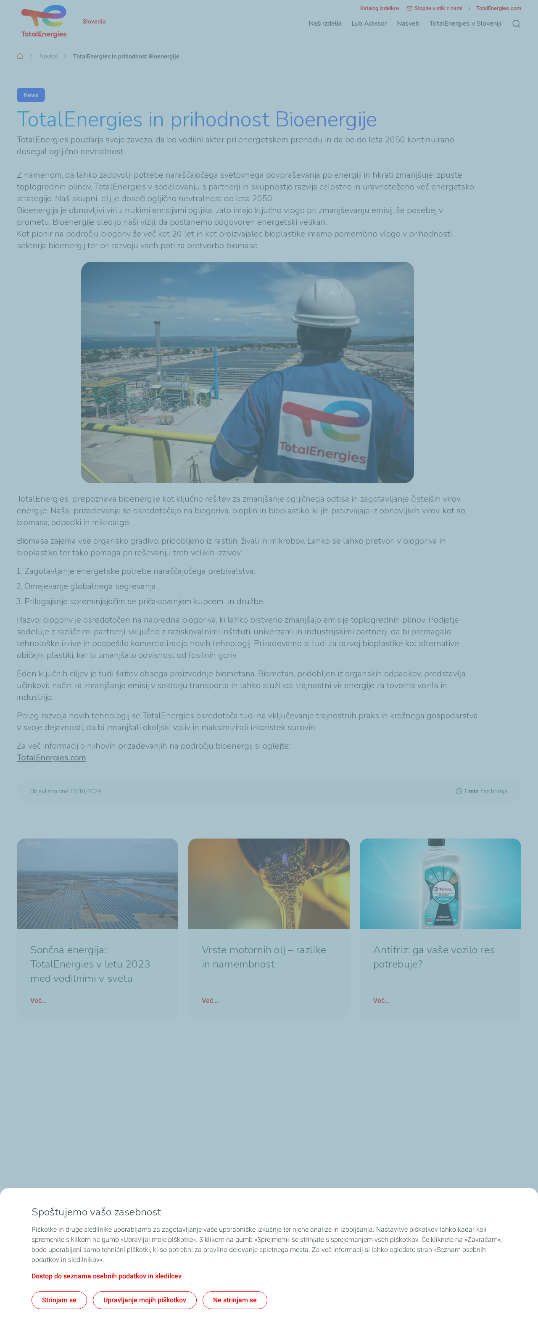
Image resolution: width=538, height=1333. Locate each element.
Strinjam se (59, 1300)
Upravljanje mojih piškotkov (144, 1300)
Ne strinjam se (235, 1300)
